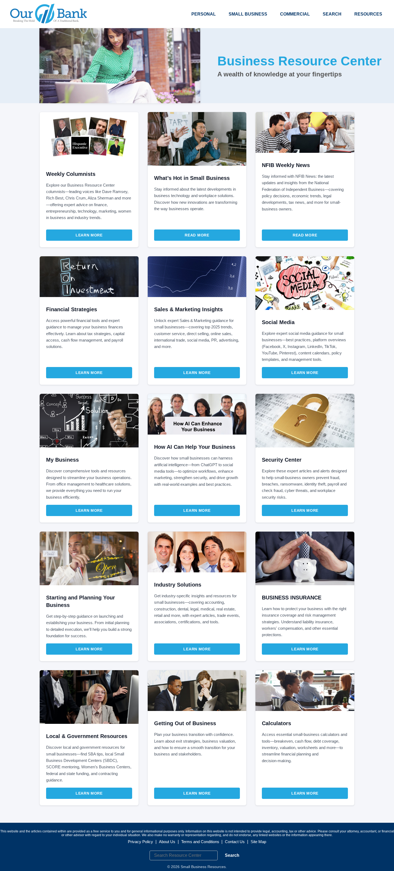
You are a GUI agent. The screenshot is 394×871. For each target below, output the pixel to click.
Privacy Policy (140, 841)
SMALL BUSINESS (248, 14)
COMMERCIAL (295, 14)
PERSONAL (203, 14)
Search (232, 855)
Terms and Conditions (200, 841)
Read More (197, 235)
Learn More (89, 235)
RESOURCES (368, 14)
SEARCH (332, 14)
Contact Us (235, 841)
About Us (167, 841)
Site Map (258, 841)
